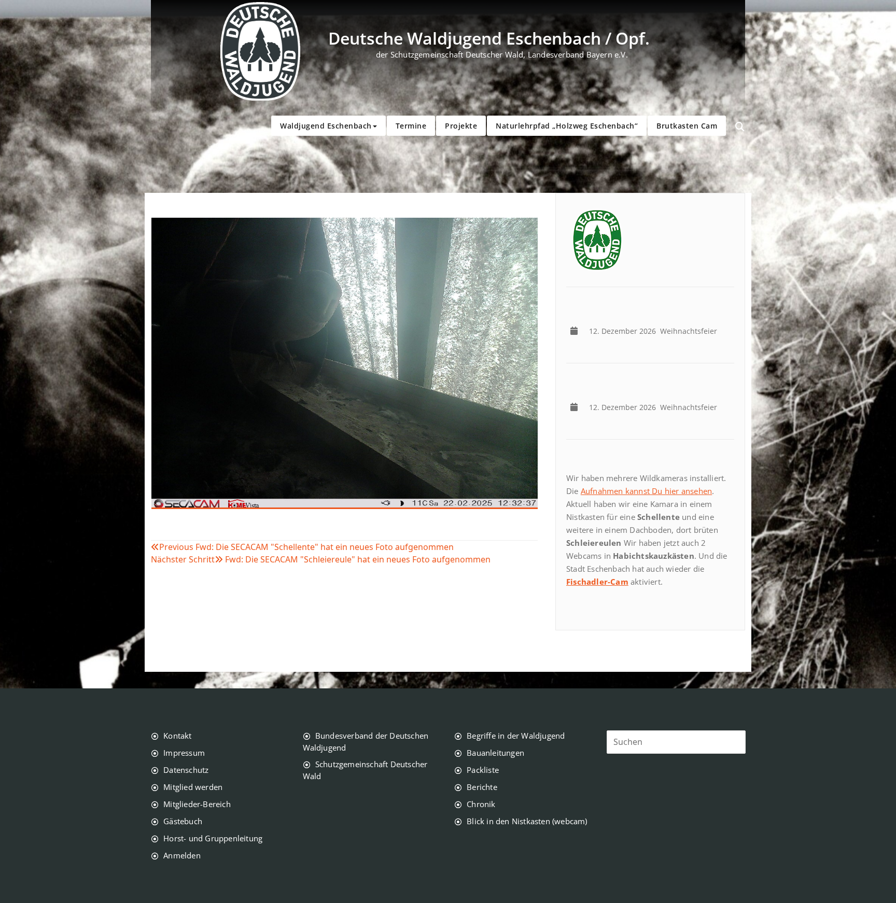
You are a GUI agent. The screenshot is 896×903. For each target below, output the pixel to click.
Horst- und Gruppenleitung (212, 838)
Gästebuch (182, 821)
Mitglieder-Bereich (197, 804)
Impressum (184, 752)
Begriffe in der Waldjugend (516, 735)
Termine (411, 126)
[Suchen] (740, 127)
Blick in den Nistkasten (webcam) (527, 821)
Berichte (482, 787)
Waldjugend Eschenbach (326, 126)
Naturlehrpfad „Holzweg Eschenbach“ (567, 126)
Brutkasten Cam (686, 126)
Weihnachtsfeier (655, 331)
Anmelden (182, 855)
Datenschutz (185, 770)
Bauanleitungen (495, 752)
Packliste (483, 770)
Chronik (481, 804)
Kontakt (177, 735)
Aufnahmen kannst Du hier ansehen (646, 491)
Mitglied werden (192, 787)
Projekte (461, 126)
